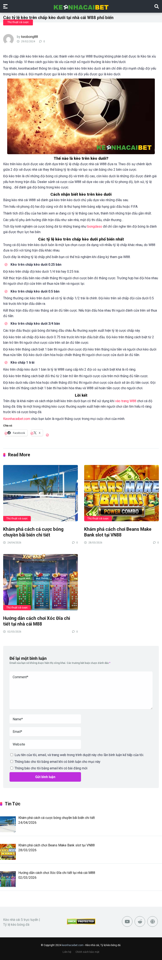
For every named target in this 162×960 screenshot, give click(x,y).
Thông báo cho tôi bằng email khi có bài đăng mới (51, 768)
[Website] (152, 921)
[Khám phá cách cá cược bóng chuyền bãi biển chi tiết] (40, 493)
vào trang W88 (125, 401)
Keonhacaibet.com (16, 419)
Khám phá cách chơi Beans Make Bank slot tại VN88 (117, 532)
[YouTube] (127, 921)
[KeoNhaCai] (81, 6)
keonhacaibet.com (73, 945)
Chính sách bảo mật (87, 951)
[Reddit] (140, 921)
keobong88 (29, 37)
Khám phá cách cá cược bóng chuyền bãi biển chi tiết (33, 532)
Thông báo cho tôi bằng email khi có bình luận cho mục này (57, 762)
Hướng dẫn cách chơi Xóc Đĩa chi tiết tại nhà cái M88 (36, 621)
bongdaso (94, 226)
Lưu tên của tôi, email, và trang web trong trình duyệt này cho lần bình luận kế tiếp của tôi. (79, 755)
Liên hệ (67, 951)
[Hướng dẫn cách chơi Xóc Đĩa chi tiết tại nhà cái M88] (40, 582)
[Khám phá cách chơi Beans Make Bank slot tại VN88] (121, 493)
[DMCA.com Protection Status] (81, 923)
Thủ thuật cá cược (18, 22)
